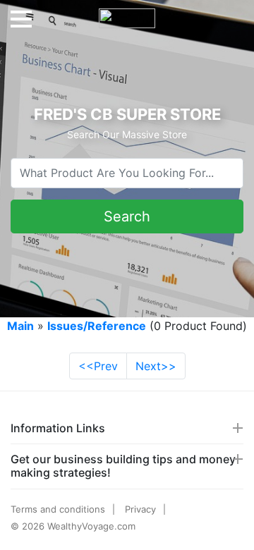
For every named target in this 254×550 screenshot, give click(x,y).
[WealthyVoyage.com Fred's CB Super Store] (127, 13)
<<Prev (98, 366)
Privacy (140, 509)
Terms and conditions (58, 509)
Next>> (155, 366)
